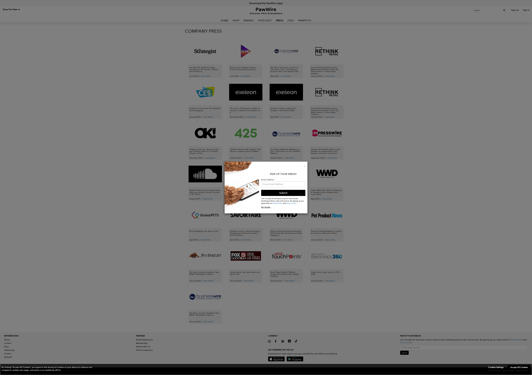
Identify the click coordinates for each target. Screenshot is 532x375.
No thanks (265, 207)
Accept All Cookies (519, 367)
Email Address (267, 179)
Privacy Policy (278, 203)
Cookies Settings (495, 367)
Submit (283, 192)
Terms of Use (291, 203)
